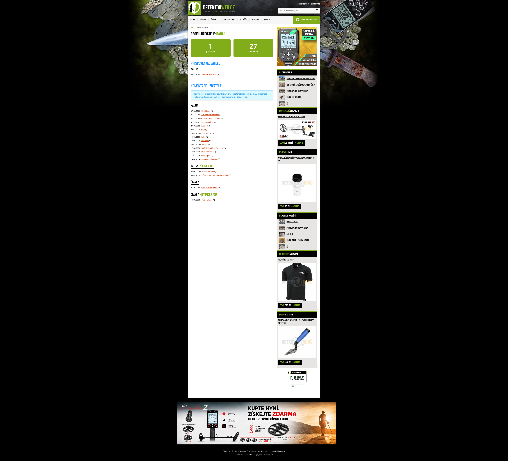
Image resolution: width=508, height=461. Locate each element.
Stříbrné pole (205, 156)
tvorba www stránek (266, 455)
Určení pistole (206, 133)
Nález (203, 137)
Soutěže (243, 19)
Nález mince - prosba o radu (298, 240)
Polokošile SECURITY (286, 259)
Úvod (192, 19)
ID (287, 103)
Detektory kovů (252, 451)
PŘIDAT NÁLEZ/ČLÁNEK (308, 20)
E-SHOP (267, 19)
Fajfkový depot (292, 221)
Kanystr (290, 234)
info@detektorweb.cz (277, 451)
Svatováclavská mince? (210, 74)
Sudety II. (204, 126)
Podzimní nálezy (207, 122)
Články (214, 19)
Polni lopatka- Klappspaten (297, 91)
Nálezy (203, 19)
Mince (203, 130)
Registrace (315, 4)
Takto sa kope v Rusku (209, 188)
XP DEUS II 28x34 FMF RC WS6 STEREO (291, 116)
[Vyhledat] (317, 11)
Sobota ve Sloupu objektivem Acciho (301, 78)
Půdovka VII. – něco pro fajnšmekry (215, 175)
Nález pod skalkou (294, 97)
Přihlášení (302, 4)
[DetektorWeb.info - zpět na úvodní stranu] (213, 8)
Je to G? (204, 144)
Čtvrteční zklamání (208, 152)
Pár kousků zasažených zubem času (301, 84)
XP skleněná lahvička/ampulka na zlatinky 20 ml (296, 159)
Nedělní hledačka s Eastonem (212, 148)
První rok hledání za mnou (210, 118)
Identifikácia (205, 111)
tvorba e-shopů (253, 455)
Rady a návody (229, 19)
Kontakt (255, 19)
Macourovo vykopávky (209, 159)
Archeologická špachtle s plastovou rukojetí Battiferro (296, 322)
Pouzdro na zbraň (208, 172)
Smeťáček (205, 141)
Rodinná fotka (207, 200)
